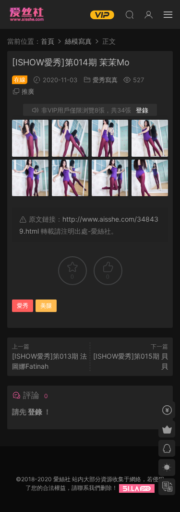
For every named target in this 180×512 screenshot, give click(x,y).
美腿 (46, 305)
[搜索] (129, 14)
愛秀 (22, 305)
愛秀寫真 (105, 80)
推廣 (28, 91)
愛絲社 (26, 14)
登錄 (142, 110)
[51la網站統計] (137, 487)
